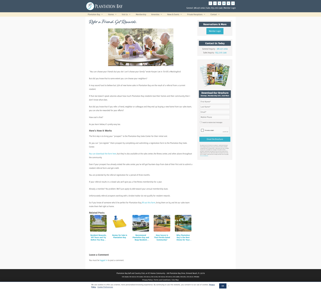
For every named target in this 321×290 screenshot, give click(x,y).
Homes (111, 14)
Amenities (155, 14)
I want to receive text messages (212, 122)
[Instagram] (215, 3)
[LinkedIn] (228, 3)
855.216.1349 (216, 8)
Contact (214, 14)
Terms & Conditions (204, 155)
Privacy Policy (147, 280)
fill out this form (148, 202)
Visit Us (125, 14)
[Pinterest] (224, 3)
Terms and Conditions (162, 280)
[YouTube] (219, 3)
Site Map (175, 280)
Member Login (230, 8)
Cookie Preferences (105, 287)
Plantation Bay (94, 14)
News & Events (173, 14)
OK (223, 286)
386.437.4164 (199, 8)
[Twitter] (233, 3)
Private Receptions (195, 14)
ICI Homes (152, 273)
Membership (141, 14)
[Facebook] (210, 3)
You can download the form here (102, 154)
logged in (103, 260)
